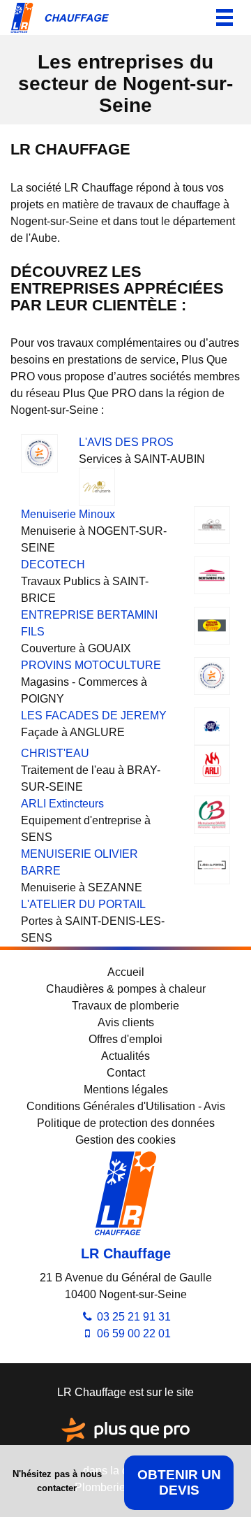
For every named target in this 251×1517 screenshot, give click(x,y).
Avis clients (126, 1022)
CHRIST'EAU (55, 753)
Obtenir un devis (179, 1482)
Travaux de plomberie (125, 1006)
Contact (126, 1073)
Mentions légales (126, 1089)
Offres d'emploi (125, 1039)
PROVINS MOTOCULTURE (91, 665)
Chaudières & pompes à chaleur (126, 989)
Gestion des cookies (125, 1140)
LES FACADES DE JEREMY (94, 715)
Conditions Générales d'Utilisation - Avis (125, 1106)
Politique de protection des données (126, 1123)
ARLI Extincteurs (62, 804)
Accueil (125, 972)
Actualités (125, 1056)
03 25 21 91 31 (132, 1317)
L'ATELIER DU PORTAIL (83, 904)
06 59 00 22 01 (132, 1333)
